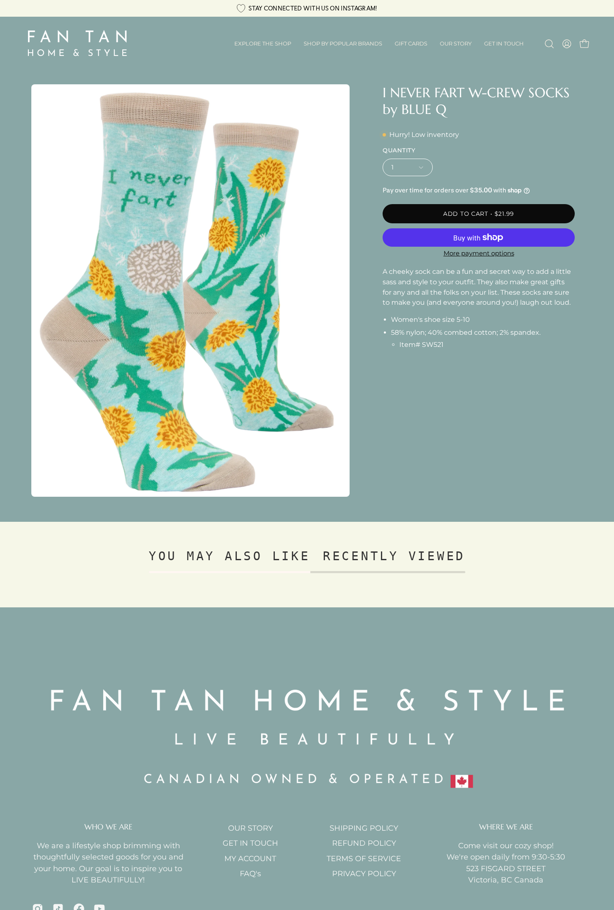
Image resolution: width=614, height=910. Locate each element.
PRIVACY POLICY (364, 873)
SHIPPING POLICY (364, 828)
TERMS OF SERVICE (364, 858)
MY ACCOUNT (250, 858)
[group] (307, 8)
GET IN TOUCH (250, 843)
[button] (342, 44)
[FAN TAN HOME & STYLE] (77, 44)
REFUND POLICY (364, 843)
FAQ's (250, 873)
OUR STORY (250, 828)
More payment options (479, 253)
